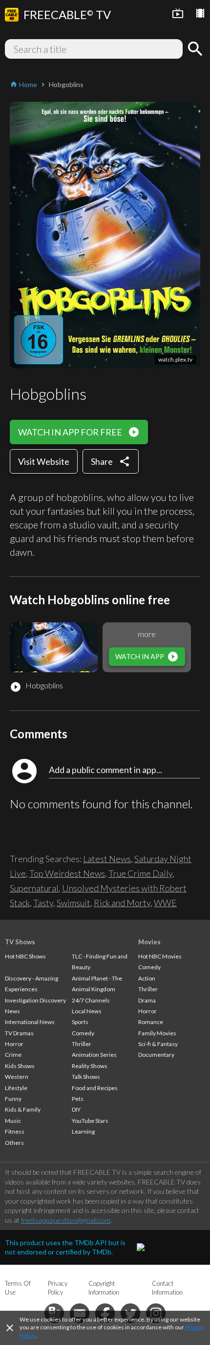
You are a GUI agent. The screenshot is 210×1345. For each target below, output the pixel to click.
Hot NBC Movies (160, 956)
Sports (80, 1022)
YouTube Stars (90, 1120)
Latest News (107, 858)
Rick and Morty (122, 902)
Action (146, 978)
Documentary (156, 1054)
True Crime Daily (140, 873)
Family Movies (157, 1033)
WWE (165, 902)
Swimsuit (73, 902)
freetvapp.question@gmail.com (65, 1220)
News (12, 1011)
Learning (83, 1131)
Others (14, 1142)
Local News (87, 1011)
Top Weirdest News (67, 873)
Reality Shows (89, 1066)
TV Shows (20, 942)
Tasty (43, 902)
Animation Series (94, 1054)
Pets (78, 1098)
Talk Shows (86, 1076)
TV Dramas (19, 1033)
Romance (150, 1022)
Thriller (81, 1044)
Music (13, 1120)
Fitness (14, 1131)
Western (16, 1076)
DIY (76, 1109)
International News (30, 1022)
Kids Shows (20, 1066)
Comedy (83, 1033)
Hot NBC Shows (25, 956)
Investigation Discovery (35, 1000)
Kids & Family (23, 1109)
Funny (13, 1098)
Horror (14, 1044)
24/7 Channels (91, 1000)
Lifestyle (16, 1088)
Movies (149, 942)
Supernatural (34, 888)
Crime (13, 1054)
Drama (147, 1000)
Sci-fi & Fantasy (158, 1044)
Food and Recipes (95, 1088)
